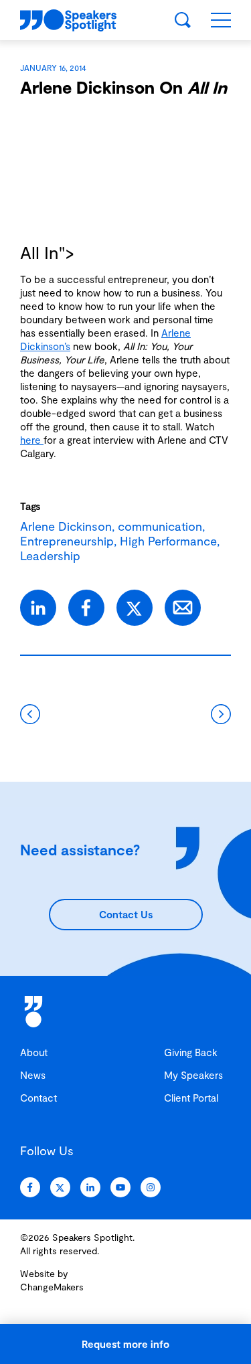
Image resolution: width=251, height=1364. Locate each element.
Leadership (50, 555)
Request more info (125, 1344)
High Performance (168, 540)
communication (160, 526)
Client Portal (191, 1098)
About (34, 1052)
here (32, 440)
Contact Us (126, 914)
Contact (38, 1098)
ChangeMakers (52, 1286)
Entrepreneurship (67, 540)
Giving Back (191, 1052)
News (33, 1075)
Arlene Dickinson (66, 526)
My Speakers (193, 1075)
